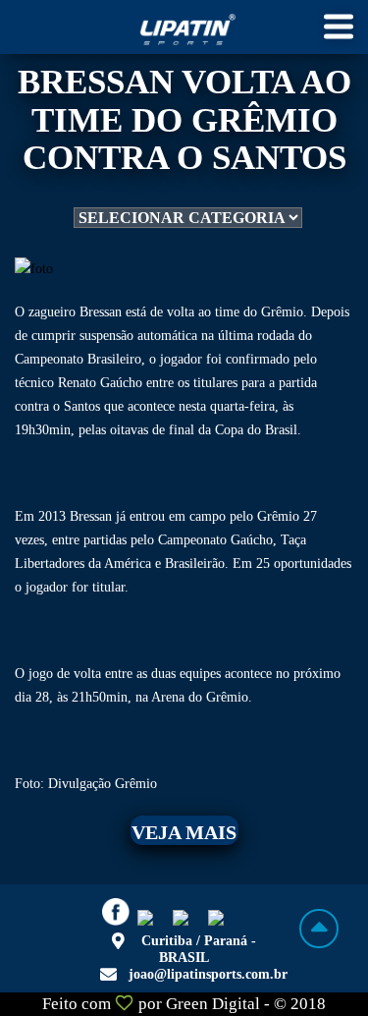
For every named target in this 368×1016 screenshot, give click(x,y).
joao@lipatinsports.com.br (208, 974)
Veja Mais (184, 832)
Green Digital (213, 1003)
